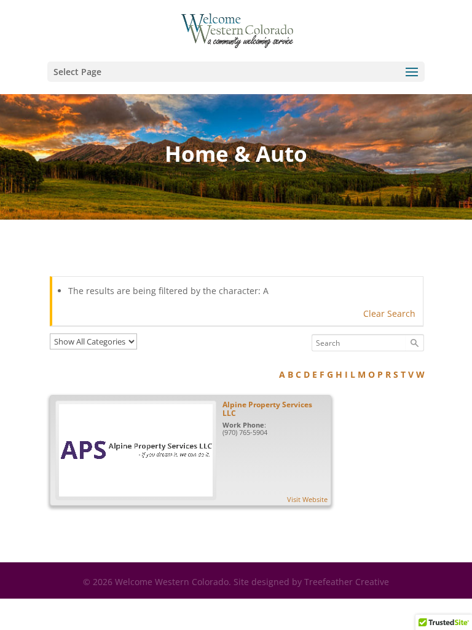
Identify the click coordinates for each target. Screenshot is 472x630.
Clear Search (389, 313)
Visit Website (307, 499)
